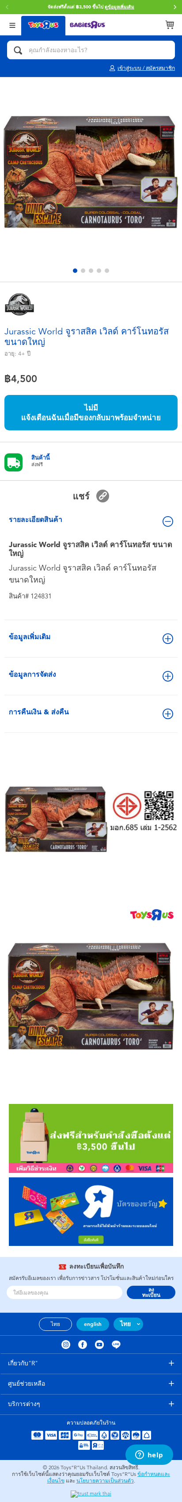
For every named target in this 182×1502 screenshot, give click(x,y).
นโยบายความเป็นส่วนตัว (105, 1481)
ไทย (55, 1324)
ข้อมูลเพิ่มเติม (30, 636)
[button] (174, 7)
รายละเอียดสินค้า (35, 519)
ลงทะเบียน (151, 1292)
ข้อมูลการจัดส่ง (32, 674)
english (93, 1324)
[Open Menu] (12, 24)
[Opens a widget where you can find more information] (149, 1456)
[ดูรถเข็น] (169, 24)
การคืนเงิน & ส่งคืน (39, 712)
